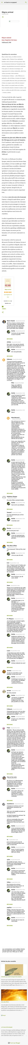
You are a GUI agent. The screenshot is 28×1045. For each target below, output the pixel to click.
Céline (9, 882)
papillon (9, 907)
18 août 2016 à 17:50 (20, 553)
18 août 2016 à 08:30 (17, 359)
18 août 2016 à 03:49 (20, 320)
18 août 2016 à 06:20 (15, 342)
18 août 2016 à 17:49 (20, 518)
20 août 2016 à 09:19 (20, 788)
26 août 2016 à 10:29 (20, 917)
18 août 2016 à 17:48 (20, 393)
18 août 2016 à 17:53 (20, 634)
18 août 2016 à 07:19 (20, 330)
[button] (3, 17)
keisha (13, 331)
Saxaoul (9, 512)
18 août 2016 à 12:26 (18, 618)
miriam (9, 690)
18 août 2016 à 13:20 (15, 650)
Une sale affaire (5, 1002)
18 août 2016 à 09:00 (16, 512)
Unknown (9, 359)
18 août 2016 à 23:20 (17, 709)
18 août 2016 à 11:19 (11, 547)
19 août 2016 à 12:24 (11, 778)
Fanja (8, 727)
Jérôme (9, 670)
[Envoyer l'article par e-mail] (3, 307)
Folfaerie (9, 709)
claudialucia (10, 803)
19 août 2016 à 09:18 (20, 749)
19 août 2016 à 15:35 (13, 839)
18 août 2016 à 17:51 (20, 598)
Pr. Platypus (10, 618)
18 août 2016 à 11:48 (14, 562)
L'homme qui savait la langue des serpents (11, 976)
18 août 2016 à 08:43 (11, 497)
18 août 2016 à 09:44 (16, 528)
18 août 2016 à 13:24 (16, 670)
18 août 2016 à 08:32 (19, 382)
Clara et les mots (12, 777)
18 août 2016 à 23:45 (15, 727)
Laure (8, 650)
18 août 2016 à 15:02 (15, 690)
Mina (12, 382)
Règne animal (8, 289)
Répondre (10, 339)
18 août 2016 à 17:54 (20, 660)
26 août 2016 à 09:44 (16, 907)
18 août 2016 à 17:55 (20, 676)
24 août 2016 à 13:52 (15, 882)
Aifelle (9, 342)
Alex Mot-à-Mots (12, 545)
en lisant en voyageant (10, 2)
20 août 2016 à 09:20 (20, 847)
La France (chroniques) (6, 1027)
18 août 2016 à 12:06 (14, 585)
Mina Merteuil (15, 417)
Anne (8, 585)
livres (9, 301)
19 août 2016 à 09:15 (20, 460)
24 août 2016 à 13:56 (20, 889)
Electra (9, 528)
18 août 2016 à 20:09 (16, 419)
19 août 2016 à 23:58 (15, 859)
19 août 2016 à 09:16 (20, 716)
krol (8, 562)
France (4, 308)
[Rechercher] (26, 2)
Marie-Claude (11, 320)
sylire (8, 859)
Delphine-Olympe (12, 496)
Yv (7, 839)
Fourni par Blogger (15, 1043)
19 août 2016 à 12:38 (18, 803)
